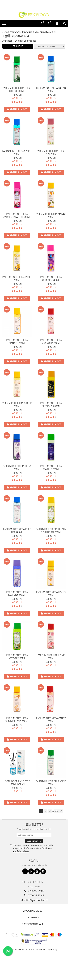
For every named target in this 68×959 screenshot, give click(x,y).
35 (56, 810)
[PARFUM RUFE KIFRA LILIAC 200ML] (17, 447)
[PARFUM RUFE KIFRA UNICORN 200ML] (51, 258)
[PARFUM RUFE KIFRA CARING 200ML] (51, 762)
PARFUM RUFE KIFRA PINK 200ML (51, 657)
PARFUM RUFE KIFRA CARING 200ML (51, 783)
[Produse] (4, 24)
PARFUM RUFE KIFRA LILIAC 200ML (17, 467)
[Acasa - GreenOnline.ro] (34, 15)
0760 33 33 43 (35, 895)
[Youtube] (37, 871)
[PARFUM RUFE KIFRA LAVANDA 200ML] (17, 573)
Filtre (19, 46)
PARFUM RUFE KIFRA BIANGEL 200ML (17, 341)
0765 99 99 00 (35, 890)
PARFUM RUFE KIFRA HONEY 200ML (51, 593)
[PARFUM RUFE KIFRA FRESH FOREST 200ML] (17, 69)
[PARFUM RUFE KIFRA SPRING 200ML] (17, 132)
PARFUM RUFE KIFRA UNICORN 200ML (51, 278)
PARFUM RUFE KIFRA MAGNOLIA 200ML (51, 341)
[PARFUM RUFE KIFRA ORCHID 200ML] (17, 384)
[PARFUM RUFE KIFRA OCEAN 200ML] (51, 69)
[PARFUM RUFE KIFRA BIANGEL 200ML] (17, 321)
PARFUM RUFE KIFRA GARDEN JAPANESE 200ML (17, 215)
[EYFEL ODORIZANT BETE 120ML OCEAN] (17, 762)
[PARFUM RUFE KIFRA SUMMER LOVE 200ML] (17, 699)
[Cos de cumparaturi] (57, 23)
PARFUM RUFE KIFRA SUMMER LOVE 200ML (17, 720)
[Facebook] (25, 871)
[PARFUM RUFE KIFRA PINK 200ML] (51, 636)
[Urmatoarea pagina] (61, 811)
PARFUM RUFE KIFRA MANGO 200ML (51, 215)
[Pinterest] (31, 871)
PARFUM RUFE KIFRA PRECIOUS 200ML (51, 404)
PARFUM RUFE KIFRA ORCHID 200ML (17, 404)
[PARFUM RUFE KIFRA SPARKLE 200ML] (51, 447)
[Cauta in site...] (64, 23)
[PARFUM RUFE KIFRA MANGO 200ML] (51, 195)
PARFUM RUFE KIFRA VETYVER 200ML (17, 657)
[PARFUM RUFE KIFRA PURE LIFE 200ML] (17, 510)
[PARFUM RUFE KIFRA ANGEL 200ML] (17, 258)
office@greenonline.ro (35, 900)
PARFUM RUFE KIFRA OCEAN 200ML (51, 89)
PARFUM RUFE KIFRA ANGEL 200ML (17, 278)
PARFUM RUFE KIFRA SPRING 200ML (17, 152)
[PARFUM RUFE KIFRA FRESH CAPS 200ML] (51, 132)
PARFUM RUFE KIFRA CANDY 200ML (51, 720)
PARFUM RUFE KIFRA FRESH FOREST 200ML (17, 89)
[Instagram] (43, 871)
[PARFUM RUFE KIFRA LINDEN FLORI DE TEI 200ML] (51, 510)
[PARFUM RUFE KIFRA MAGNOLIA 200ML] (51, 321)
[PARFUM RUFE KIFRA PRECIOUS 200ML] (51, 384)
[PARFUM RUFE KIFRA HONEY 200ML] (51, 573)
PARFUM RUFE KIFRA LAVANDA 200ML (17, 593)
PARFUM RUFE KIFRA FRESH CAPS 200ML (51, 152)
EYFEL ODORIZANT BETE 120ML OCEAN (17, 783)
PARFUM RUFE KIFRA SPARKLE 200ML (51, 467)
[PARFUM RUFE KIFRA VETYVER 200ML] (17, 636)
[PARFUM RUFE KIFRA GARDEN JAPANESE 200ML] (17, 195)
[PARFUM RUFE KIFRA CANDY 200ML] (51, 699)
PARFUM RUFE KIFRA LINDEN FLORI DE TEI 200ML (51, 530)
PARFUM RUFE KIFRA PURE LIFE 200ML (17, 530)
